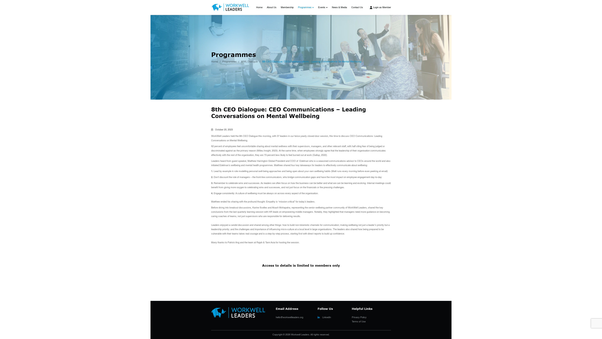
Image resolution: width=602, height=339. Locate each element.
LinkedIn (326, 317)
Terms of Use (359, 321)
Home (259, 7)
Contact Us (357, 7)
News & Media (339, 7)
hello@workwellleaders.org (289, 317)
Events (321, 7)
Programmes (305, 7)
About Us (271, 7)
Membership (287, 7)
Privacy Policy (359, 317)
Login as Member (382, 7)
